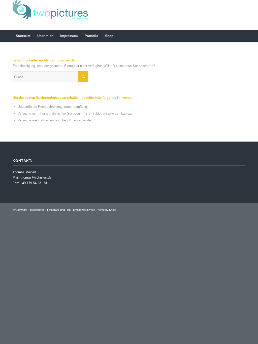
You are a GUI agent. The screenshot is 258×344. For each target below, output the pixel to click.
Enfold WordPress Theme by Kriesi (94, 209)
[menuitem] (23, 36)
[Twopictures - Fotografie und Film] (50, 15)
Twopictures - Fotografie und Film (50, 209)
